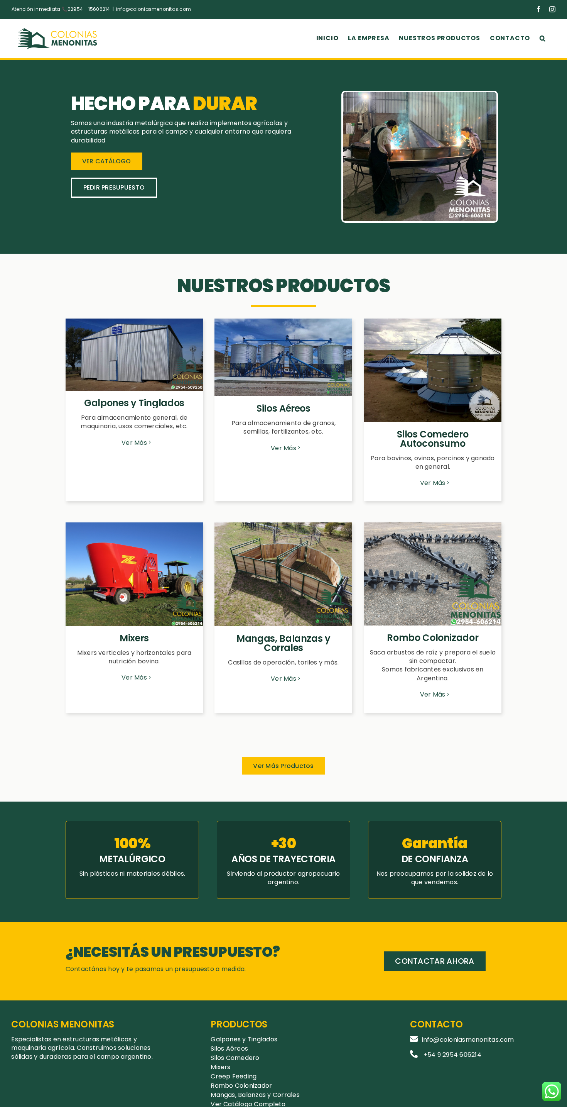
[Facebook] (538, 9)
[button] (543, 38)
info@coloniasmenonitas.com (153, 9)
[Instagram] (552, 9)
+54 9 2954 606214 (452, 1054)
